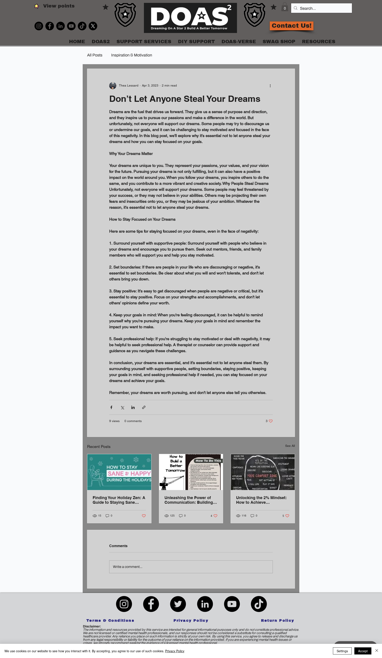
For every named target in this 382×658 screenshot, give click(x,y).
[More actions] (270, 85)
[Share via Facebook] (111, 407)
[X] (93, 26)
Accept (363, 651)
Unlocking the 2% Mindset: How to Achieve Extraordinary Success (261, 500)
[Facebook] (49, 26)
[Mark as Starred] (105, 7)
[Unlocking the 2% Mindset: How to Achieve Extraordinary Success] (263, 472)
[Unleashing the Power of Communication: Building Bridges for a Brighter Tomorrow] (191, 472)
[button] (284, 6)
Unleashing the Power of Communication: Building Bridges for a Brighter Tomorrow (188, 500)
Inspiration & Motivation (131, 55)
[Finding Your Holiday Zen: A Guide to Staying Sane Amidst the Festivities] (119, 472)
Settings (342, 651)
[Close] (376, 650)
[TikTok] (82, 26)
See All (290, 446)
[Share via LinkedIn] (133, 407)
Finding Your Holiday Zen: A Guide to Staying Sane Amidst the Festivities (119, 500)
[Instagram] (38, 26)
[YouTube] (71, 26)
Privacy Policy (174, 651)
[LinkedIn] (60, 26)
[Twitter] (178, 604)
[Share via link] (144, 407)
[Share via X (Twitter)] (122, 407)
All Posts (94, 55)
